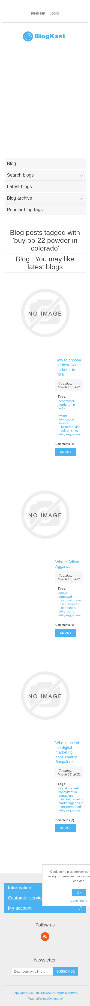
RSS (45, 936)
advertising (69, 430)
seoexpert (68, 608)
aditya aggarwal (65, 594)
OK (79, 892)
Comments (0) (64, 444)
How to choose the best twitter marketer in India (68, 367)
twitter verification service (66, 419)
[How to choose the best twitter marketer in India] (45, 313)
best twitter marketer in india (66, 404)
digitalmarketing (72, 799)
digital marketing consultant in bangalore (70, 791)
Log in (54, 13)
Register (38, 13)
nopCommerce (53, 998)
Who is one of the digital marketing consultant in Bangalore (67, 752)
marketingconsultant (73, 803)
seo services (70, 604)
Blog (23, 259)
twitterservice (70, 427)
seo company (71, 600)
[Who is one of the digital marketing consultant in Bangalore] (45, 695)
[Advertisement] (45, 103)
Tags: (62, 396)
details (65, 451)
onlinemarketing (72, 806)
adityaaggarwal (69, 434)
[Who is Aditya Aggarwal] (45, 514)
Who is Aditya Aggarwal (67, 564)
